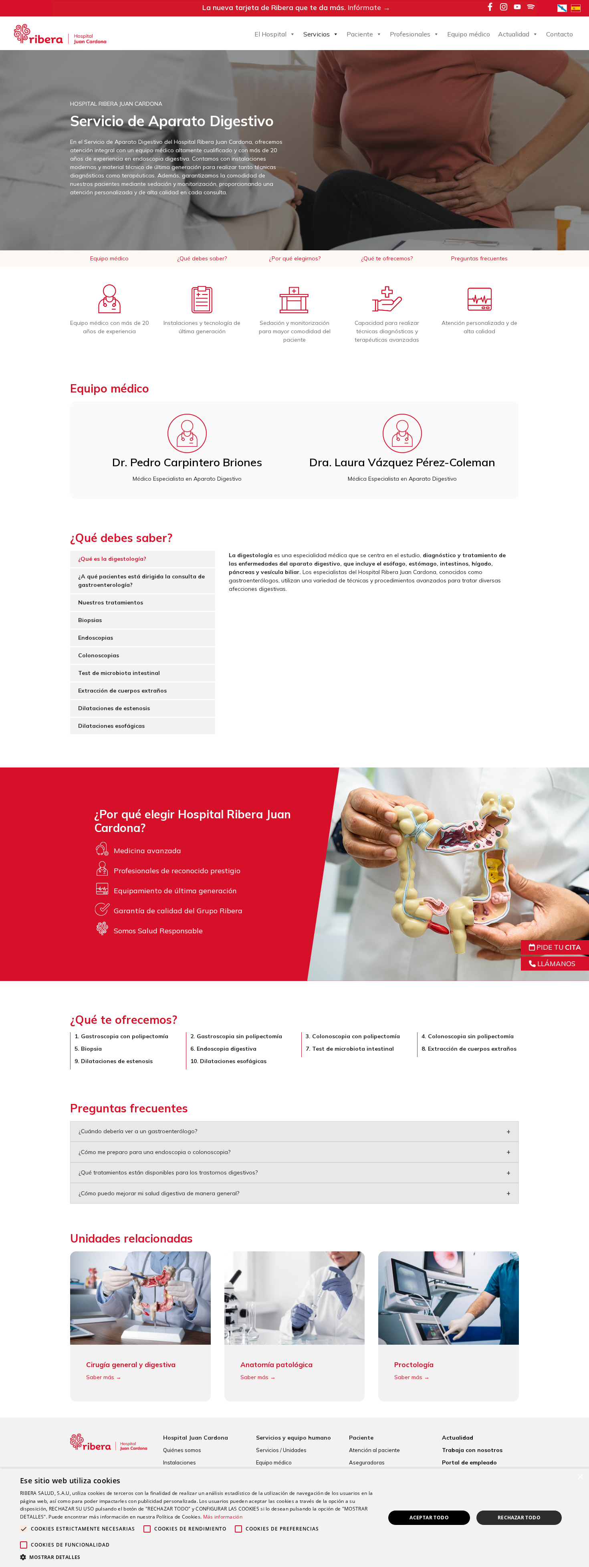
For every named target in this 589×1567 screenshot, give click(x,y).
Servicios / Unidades (281, 1450)
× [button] (580, 1477)
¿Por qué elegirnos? (295, 258)
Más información (223, 1516)
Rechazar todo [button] (519, 1517)
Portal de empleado (469, 1462)
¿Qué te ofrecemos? (387, 258)
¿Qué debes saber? (202, 258)
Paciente (360, 34)
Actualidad (513, 34)
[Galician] (564, 7)
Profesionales (410, 34)
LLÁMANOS (555, 963)
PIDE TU (558, 947)
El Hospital (270, 34)
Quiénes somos (182, 1450)
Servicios (316, 34)
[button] (197, 1557)
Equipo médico (468, 34)
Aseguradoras (367, 1462)
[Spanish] (578, 7)
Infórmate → (369, 7)
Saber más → (103, 1377)
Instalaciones (179, 1462)
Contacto (559, 34)
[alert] (294, 1517)
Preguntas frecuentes (479, 258)
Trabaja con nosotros (472, 1450)
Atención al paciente (374, 1450)
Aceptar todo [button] (429, 1517)
